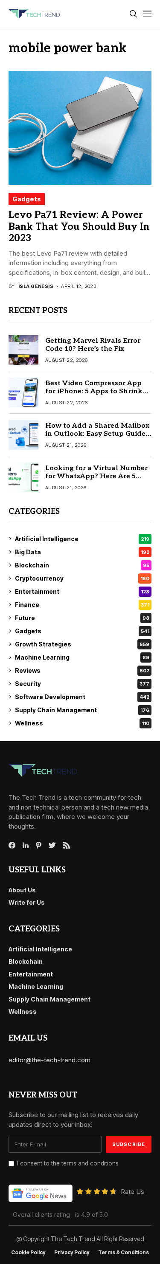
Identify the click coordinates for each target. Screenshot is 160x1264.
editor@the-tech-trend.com (49, 1060)
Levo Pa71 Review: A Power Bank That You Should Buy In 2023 (79, 226)
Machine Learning (82, 657)
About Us (22, 890)
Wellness (82, 723)
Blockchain (82, 565)
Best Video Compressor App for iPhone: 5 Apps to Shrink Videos (94, 391)
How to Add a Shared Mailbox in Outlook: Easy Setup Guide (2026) (97, 434)
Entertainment (82, 591)
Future (82, 617)
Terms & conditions (123, 1253)
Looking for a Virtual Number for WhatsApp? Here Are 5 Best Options (96, 476)
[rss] (66, 845)
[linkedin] (26, 846)
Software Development (82, 696)
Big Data (82, 552)
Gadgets (26, 199)
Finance (82, 604)
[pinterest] (38, 845)
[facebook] (12, 845)
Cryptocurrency (82, 578)
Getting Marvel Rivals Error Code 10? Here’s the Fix (92, 345)
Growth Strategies (82, 644)
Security (82, 683)
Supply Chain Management (82, 710)
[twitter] (52, 846)
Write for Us (27, 902)
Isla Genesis (35, 286)
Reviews (82, 670)
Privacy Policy (72, 1253)
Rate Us (132, 1192)
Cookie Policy (28, 1253)
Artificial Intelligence (82, 538)
